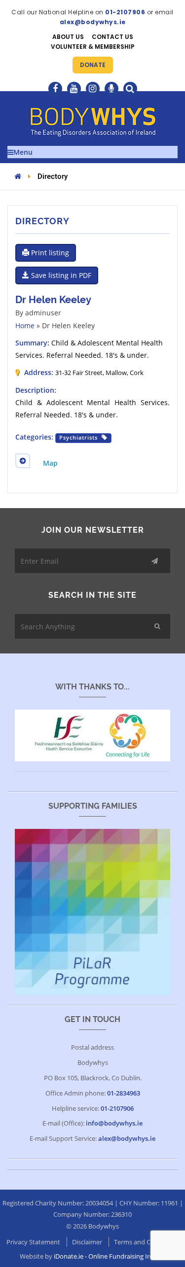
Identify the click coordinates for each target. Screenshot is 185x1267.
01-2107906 (125, 12)
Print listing (49, 252)
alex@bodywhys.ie (93, 22)
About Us (68, 37)
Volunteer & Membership (93, 46)
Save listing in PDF (60, 275)
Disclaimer (87, 1241)
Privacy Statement (33, 1241)
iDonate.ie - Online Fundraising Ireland (110, 1256)
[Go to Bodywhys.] (18, 176)
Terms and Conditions (146, 1241)
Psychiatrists (78, 437)
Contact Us (112, 37)
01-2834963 (123, 1093)
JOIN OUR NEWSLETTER (92, 530)
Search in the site (92, 595)
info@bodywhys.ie (114, 1123)
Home (25, 325)
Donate (93, 65)
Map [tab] (50, 463)
